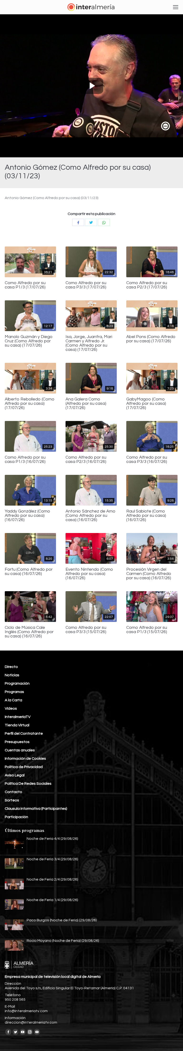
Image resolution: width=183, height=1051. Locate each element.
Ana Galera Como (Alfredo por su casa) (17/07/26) (86, 403)
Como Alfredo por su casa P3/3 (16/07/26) (146, 459)
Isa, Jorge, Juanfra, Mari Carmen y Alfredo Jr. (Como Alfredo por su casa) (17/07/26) (89, 343)
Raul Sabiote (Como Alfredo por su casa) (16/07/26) (146, 515)
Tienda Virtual (17, 725)
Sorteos (12, 800)
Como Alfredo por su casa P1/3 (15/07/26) (146, 629)
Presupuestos (17, 742)
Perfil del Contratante (24, 733)
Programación (17, 683)
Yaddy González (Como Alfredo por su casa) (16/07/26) (27, 515)
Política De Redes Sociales (28, 783)
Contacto (13, 792)
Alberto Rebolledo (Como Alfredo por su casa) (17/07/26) (30, 403)
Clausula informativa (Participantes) (36, 808)
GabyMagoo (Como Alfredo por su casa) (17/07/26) (146, 403)
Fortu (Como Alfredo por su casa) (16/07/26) (29, 571)
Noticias (12, 675)
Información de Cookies (25, 758)
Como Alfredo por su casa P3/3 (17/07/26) (86, 285)
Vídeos (11, 708)
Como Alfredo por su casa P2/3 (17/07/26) (146, 285)
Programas (14, 692)
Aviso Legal (15, 775)
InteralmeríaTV (17, 717)
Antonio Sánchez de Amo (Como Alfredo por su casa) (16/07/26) (91, 515)
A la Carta (13, 700)
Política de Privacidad (24, 767)
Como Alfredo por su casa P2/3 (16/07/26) (86, 459)
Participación (16, 817)
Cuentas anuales (20, 750)
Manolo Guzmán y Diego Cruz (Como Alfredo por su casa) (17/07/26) (29, 341)
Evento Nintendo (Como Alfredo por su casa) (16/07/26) (89, 573)
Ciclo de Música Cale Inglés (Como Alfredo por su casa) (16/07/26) (29, 631)
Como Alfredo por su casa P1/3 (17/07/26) (25, 285)
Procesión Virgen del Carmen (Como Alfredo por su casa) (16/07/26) (148, 573)
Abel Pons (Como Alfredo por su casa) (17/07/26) (151, 339)
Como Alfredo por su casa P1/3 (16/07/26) (25, 459)
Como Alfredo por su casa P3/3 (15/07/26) (86, 629)
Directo (11, 667)
